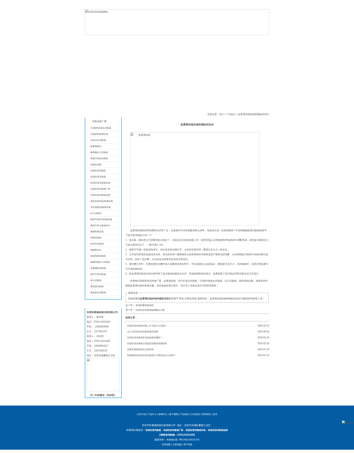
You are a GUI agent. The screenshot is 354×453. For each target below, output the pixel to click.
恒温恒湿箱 (95, 164)
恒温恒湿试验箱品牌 (100, 195)
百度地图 (177, 444)
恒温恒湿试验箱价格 (100, 183)
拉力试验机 (95, 213)
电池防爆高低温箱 (144, 305)
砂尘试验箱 (95, 280)
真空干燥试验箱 (98, 274)
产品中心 (129, 39)
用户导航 (187, 444)
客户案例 (173, 414)
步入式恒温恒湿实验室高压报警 (142, 331)
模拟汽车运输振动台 (100, 225)
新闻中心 (163, 414)
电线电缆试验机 (98, 256)
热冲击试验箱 (97, 243)
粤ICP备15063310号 (189, 439)
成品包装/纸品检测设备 (101, 201)
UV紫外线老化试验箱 (100, 128)
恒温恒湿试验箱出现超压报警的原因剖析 (147, 343)
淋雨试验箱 (95, 237)
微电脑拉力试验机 (99, 152)
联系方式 (247, 39)
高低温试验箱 (97, 286)
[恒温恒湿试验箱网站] (177, 34)
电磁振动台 (95, 250)
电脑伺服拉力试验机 (100, 262)
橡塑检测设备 (97, 231)
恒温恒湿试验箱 (250, 6)
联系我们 (264, 6)
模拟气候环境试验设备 (101, 219)
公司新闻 (188, 39)
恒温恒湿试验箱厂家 (100, 189)
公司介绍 (158, 39)
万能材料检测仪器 (99, 134)
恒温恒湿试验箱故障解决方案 (150, 310)
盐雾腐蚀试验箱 (98, 268)
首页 (221, 114)
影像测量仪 (95, 146)
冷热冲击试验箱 (98, 140)
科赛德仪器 (172, 439)
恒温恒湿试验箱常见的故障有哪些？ (145, 337)
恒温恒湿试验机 (98, 170)
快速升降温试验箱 (99, 158)
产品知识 (217, 39)
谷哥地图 (166, 444)
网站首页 (99, 39)
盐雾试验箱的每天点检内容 (140, 349)
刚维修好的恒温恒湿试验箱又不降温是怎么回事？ (151, 355)
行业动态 (195, 414)
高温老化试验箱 (98, 292)
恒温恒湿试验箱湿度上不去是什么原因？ (147, 325)
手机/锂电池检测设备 (100, 207)
